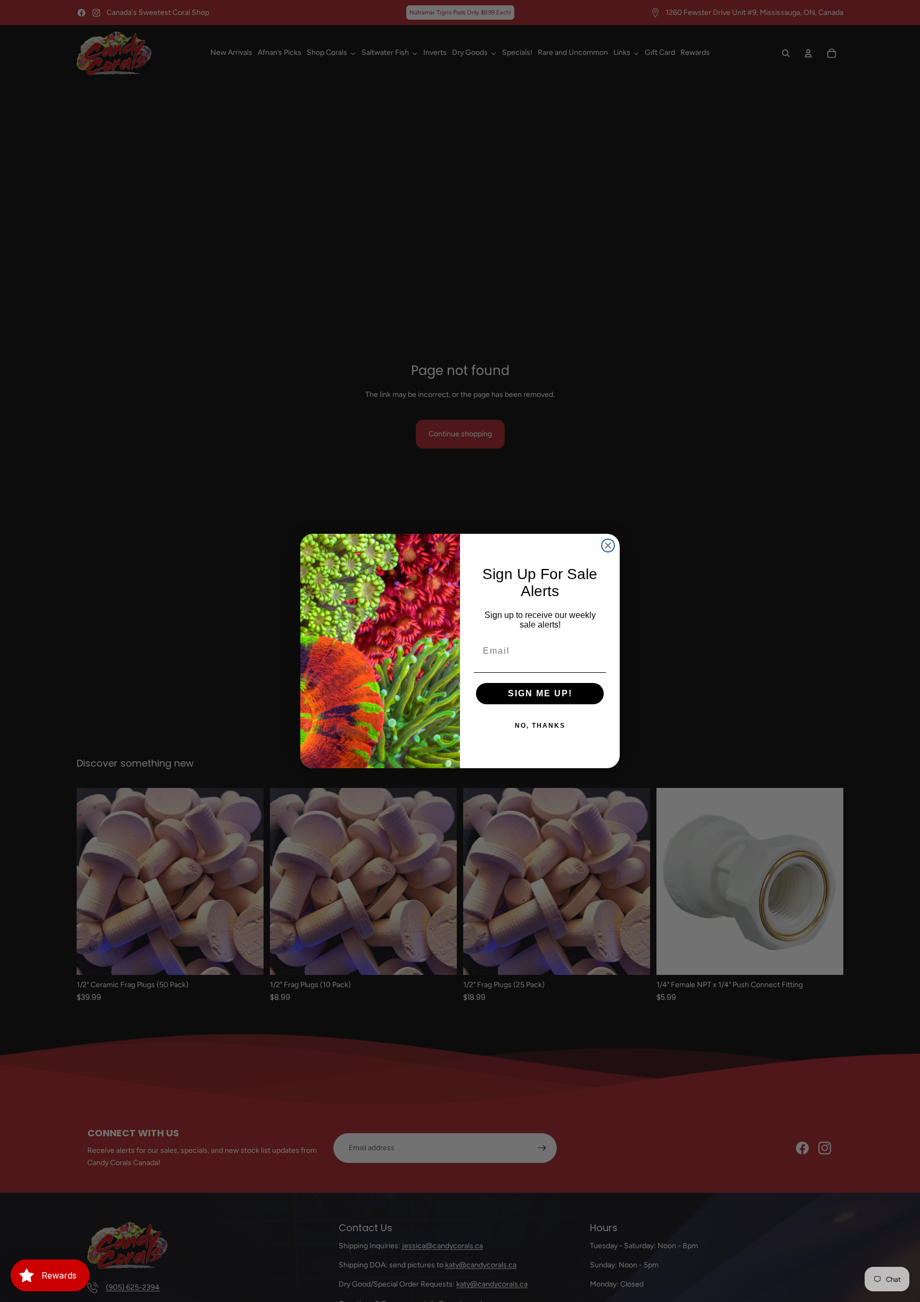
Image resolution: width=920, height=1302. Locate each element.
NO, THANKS (540, 725)
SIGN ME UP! (540, 693)
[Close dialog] (608, 545)
